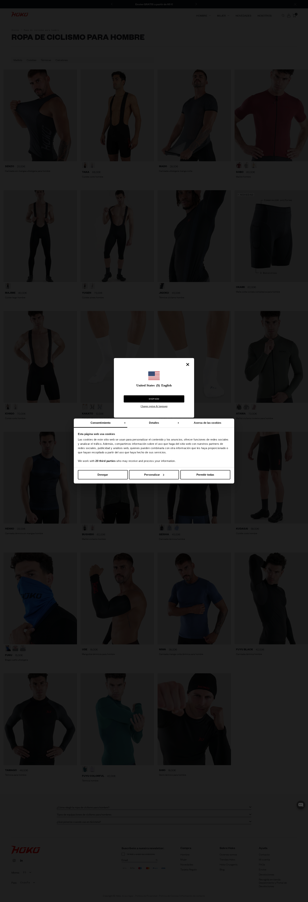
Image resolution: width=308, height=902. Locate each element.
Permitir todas (205, 474)
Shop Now (154, 398)
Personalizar (152, 474)
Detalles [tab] (154, 422)
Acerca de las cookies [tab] (207, 422)
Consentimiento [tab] (101, 422)
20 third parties (105, 460)
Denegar (102, 474)
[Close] (187, 364)
